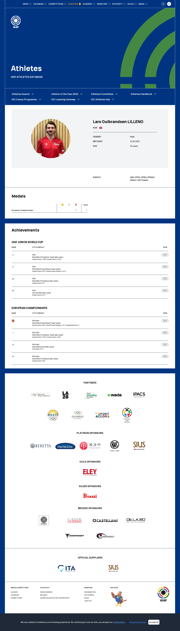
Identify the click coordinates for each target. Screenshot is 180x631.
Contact (88, 601)
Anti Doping (89, 595)
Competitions (16, 598)
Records (43, 595)
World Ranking (46, 592)
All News (14, 592)
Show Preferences (137, 622)
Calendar (15, 595)
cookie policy (119, 622)
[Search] (163, 4)
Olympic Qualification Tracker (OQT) (55, 598)
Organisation (90, 592)
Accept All (153, 622)
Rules (86, 598)
